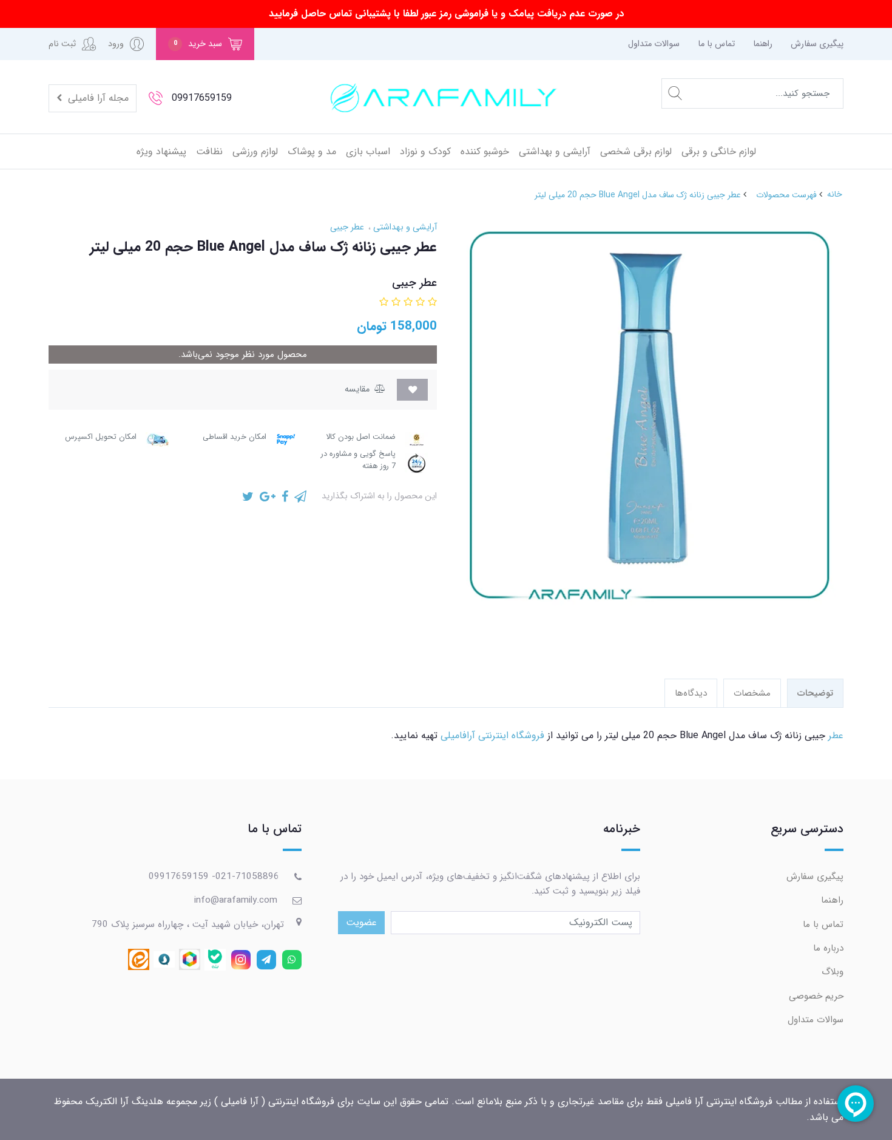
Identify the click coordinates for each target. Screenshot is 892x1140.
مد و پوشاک (312, 151)
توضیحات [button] (815, 693)
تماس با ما (716, 44)
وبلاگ (832, 972)
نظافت (209, 151)
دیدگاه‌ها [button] (691, 693)
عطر (835, 735)
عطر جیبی (347, 227)
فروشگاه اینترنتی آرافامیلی (492, 735)
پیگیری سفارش (817, 44)
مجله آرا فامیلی (97, 98)
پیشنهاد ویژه (161, 151)
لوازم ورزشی (255, 151)
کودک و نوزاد (425, 151)
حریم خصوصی (816, 996)
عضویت (361, 922)
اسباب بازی (368, 151)
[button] (205, 44)
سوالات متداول (654, 44)
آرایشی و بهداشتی (554, 151)
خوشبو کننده (485, 151)
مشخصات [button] (752, 693)
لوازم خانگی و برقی (718, 151)
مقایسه (358, 389)
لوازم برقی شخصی (636, 151)
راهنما (762, 44)
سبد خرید (198, 44)
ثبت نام (62, 44)
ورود (116, 44)
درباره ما (828, 948)
